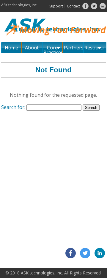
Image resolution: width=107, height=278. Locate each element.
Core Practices (52, 48)
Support (56, 6)
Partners (73, 47)
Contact (73, 6)
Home (11, 47)
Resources (93, 47)
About (32, 47)
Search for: (13, 107)
